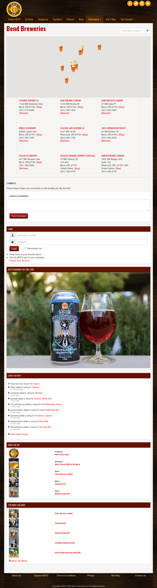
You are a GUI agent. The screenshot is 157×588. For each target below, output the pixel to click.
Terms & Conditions (66, 575)
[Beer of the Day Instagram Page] (142, 4)
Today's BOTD (14, 19)
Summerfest (60, 483)
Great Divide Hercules (49, 409)
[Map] (39, 106)
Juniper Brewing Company (112, 155)
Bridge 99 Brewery (27, 128)
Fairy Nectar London (64, 474)
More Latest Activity (19, 434)
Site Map (115, 575)
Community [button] (94, 19)
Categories (43, 19)
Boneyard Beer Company (112, 100)
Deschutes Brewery (28, 155)
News (81, 19)
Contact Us (140, 575)
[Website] (23, 113)
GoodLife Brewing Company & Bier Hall (77, 155)
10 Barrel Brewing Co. (29, 100)
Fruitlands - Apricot (43, 415)
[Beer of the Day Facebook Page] (130, 4)
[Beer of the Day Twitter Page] (136, 4)
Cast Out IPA (45, 426)
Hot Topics (34, 383)
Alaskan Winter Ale (42, 398)
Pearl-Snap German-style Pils (68, 552)
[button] (74, 68)
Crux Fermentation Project (113, 128)
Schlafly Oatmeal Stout (65, 542)
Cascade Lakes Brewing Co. (72, 128)
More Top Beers (19, 560)
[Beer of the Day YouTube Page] (148, 4)
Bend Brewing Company (70, 100)
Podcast (70, 19)
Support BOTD (41, 575)
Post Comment (18, 216)
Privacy (90, 575)
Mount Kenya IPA (62, 493)
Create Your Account (20, 260)
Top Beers (57, 19)
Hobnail (35, 387)
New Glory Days (62, 454)
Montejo (38, 392)
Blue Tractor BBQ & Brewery (67, 464)
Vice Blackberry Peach (51, 404)
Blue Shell (43, 421)
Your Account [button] (127, 19)
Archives (29, 19)
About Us (16, 575)
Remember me (34, 248)
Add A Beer (111, 19)
